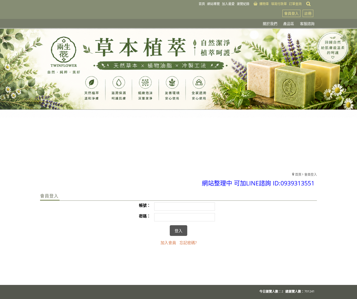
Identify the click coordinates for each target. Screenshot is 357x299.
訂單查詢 (295, 3)
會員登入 (291, 13)
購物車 (264, 3)
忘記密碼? (188, 242)
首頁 (298, 174)
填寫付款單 (279, 3)
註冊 (308, 13)
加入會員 (168, 242)
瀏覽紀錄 (243, 3)
